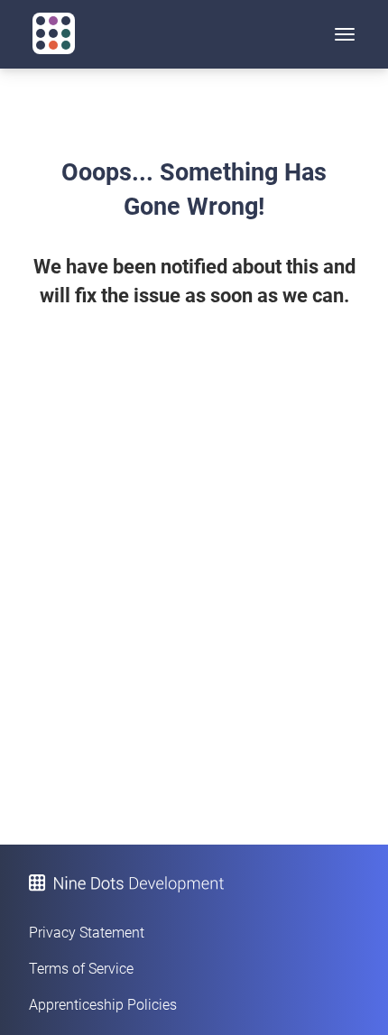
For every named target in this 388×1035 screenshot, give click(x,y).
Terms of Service (81, 968)
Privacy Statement (86, 932)
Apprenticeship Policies (103, 1004)
